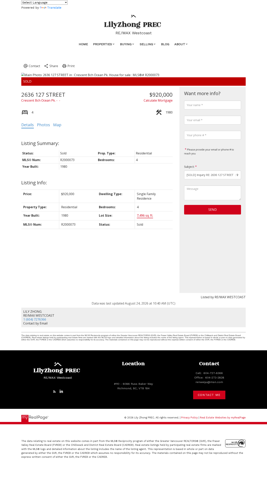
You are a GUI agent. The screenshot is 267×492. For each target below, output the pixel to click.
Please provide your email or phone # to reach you (209, 151)
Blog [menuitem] (165, 44)
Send (212, 209)
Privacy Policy (189, 417)
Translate (54, 7)
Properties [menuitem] (102, 44)
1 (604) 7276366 (34, 319)
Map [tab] (57, 124)
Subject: (189, 167)
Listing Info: (34, 182)
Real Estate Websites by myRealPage (223, 417)
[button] (54, 391)
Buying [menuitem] (126, 44)
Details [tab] (27, 124)
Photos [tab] (43, 124)
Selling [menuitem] (146, 44)
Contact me (209, 395)
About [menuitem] (179, 44)
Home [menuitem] (83, 44)
